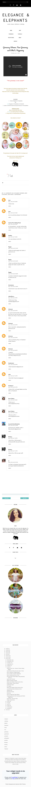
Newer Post (6, 498)
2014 (7, 655)
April (8, 704)
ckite (9, 374)
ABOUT (20, 37)
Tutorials (6, 749)
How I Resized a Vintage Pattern (13, 672)
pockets (6, 740)
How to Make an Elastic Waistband (14, 673)
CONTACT (15, 41)
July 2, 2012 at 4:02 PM (12, 324)
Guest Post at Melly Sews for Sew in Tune (15, 671)
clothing (6, 721)
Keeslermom (11, 363)
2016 (7, 653)
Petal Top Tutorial (10, 691)
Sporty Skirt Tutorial (11, 679)
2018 (7, 650)
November (9, 661)
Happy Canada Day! (11, 700)
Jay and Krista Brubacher (14, 424)
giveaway (6, 731)
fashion (5, 723)
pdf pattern (6, 738)
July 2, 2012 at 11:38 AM (13, 286)
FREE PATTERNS (11, 37)
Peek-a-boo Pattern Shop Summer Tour (15, 682)
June (8, 701)
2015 (7, 654)
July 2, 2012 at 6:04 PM (12, 364)
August (8, 665)
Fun (5, 729)
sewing (5, 744)
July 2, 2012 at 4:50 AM (12, 201)
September (9, 664)
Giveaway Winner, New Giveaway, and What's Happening (16, 696)
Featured (6, 725)
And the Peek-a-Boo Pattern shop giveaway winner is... (16, 677)
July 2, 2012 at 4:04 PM (12, 350)
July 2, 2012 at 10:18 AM (13, 273)
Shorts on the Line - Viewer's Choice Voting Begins (15, 669)
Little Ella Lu (11, 296)
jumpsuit (6, 736)
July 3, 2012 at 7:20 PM (12, 438)
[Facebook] (10, 5)
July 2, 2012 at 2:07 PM (12, 297)
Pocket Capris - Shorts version (13, 683)
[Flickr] (20, 5)
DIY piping (9, 686)
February (9, 707)
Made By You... (10, 690)
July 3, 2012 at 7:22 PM (12, 450)
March (8, 705)
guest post (6, 734)
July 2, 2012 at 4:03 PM (12, 337)
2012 (7, 658)
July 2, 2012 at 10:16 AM (13, 261)
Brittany (10, 436)
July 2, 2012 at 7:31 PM (12, 375)
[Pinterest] (13, 5)
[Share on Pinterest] (3, 183)
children (6, 719)
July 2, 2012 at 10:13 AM (13, 248)
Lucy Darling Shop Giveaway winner (14, 689)
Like (8, 104)
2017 (7, 651)
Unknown (10, 309)
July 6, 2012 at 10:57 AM (13, 462)
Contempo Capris (10, 684)
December (9, 660)
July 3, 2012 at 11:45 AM (13, 425)
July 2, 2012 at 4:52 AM (12, 212)
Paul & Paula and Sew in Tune (13, 675)
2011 (7, 709)
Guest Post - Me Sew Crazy (12, 698)
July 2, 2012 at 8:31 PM (12, 387)
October (9, 662)
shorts (5, 746)
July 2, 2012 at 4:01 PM (12, 310)
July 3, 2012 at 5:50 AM (12, 399)
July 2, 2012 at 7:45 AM (12, 236)
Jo (8, 461)
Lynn (9, 200)
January (8, 708)
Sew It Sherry (11, 398)
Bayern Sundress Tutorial (12, 680)
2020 (7, 648)
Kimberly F (10, 385)
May (8, 702)
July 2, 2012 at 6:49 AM (12, 224)
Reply (10, 206)
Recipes (6, 742)
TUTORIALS (20, 34)
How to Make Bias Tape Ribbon (13, 694)
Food (5, 727)
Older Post (24, 498)
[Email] (17, 5)
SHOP (20, 30)
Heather (10, 235)
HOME (11, 30)
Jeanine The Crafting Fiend (14, 222)
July (8, 667)
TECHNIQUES (11, 34)
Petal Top (9, 693)
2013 (7, 657)
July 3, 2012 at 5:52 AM (12, 412)
